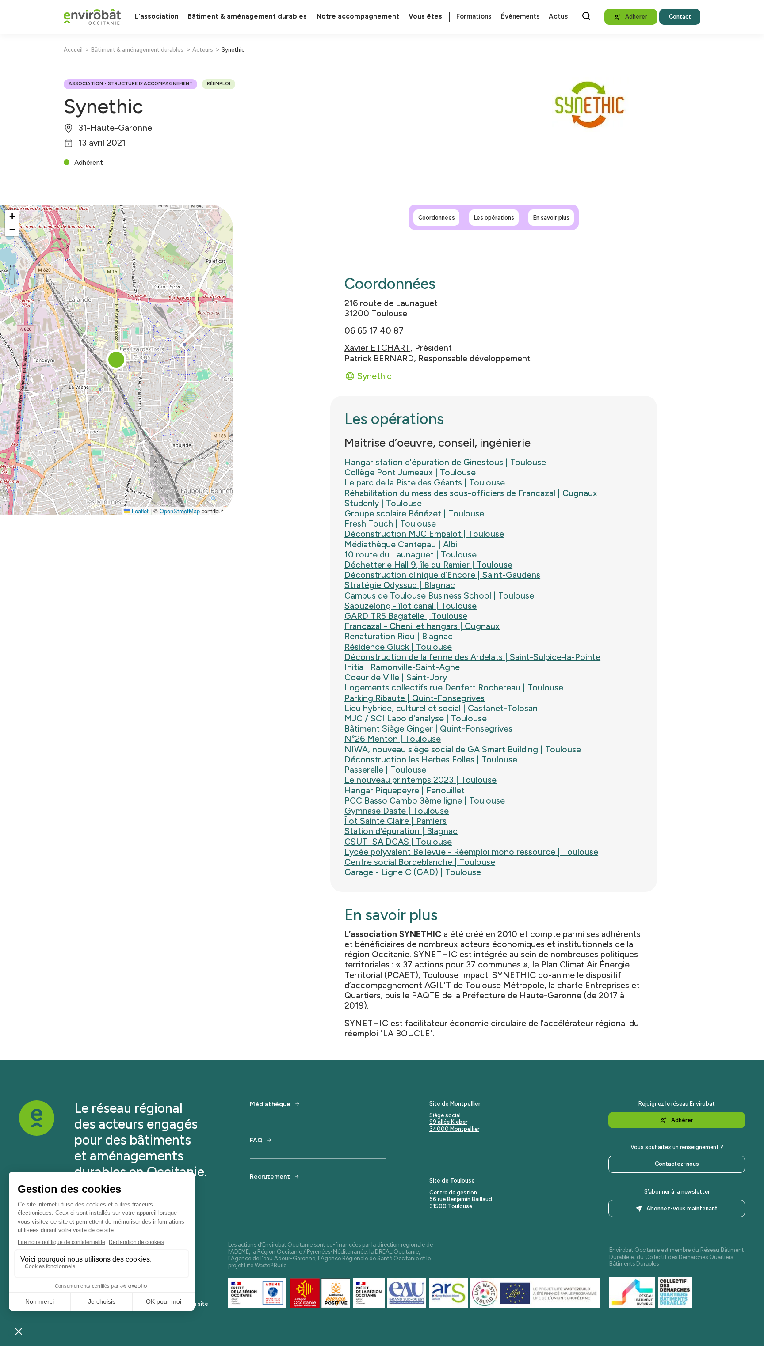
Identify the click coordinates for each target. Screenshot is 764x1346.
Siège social (445, 1115)
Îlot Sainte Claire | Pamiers (395, 821)
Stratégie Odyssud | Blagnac (399, 585)
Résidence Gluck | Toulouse (398, 647)
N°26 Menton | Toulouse (392, 739)
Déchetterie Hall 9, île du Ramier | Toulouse (428, 565)
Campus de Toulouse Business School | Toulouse (439, 596)
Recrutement (270, 1176)
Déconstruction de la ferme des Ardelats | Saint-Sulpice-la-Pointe (472, 657)
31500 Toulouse (450, 1206)
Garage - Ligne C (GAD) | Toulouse (412, 872)
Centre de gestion (453, 1192)
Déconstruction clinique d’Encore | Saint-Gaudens (442, 575)
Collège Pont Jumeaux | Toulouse (410, 472)
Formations (473, 16)
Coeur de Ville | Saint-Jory (395, 677)
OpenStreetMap (180, 511)
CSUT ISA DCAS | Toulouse (398, 842)
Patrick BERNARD (379, 358)
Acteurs (202, 49)
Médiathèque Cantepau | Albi (400, 544)
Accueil (73, 49)
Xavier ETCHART (377, 348)
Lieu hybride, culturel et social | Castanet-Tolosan (441, 708)
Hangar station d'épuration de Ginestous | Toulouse (445, 462)
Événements (520, 16)
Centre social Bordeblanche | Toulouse (419, 862)
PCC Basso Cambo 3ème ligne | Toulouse (424, 801)
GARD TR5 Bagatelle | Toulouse (405, 616)
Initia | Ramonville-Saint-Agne (402, 667)
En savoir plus (551, 217)
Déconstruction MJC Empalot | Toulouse (424, 534)
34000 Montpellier (454, 1129)
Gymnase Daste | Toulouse (396, 811)
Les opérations (494, 217)
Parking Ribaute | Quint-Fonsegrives (414, 698)
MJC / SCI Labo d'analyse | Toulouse (415, 718)
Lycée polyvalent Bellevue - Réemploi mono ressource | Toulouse (471, 852)
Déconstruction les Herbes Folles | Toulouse (430, 760)
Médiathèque (270, 1103)
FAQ (256, 1140)
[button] (116, 359)
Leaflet (139, 511)
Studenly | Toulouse (383, 503)
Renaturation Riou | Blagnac (398, 636)
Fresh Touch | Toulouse (390, 524)
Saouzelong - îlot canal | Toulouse (410, 606)
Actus (558, 16)
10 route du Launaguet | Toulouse (410, 555)
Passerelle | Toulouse (385, 770)
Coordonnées (436, 217)
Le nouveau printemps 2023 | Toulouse (420, 780)
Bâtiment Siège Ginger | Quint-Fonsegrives (428, 729)
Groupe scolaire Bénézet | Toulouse (414, 513)
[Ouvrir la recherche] (586, 16)
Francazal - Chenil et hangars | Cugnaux (422, 626)
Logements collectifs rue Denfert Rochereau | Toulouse (453, 687)
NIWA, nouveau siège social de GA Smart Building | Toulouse (462, 749)
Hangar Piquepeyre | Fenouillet (404, 790)
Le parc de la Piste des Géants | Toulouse (424, 483)
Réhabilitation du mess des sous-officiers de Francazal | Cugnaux (470, 493)
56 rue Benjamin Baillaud (460, 1199)
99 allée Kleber (448, 1122)
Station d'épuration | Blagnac (401, 831)
